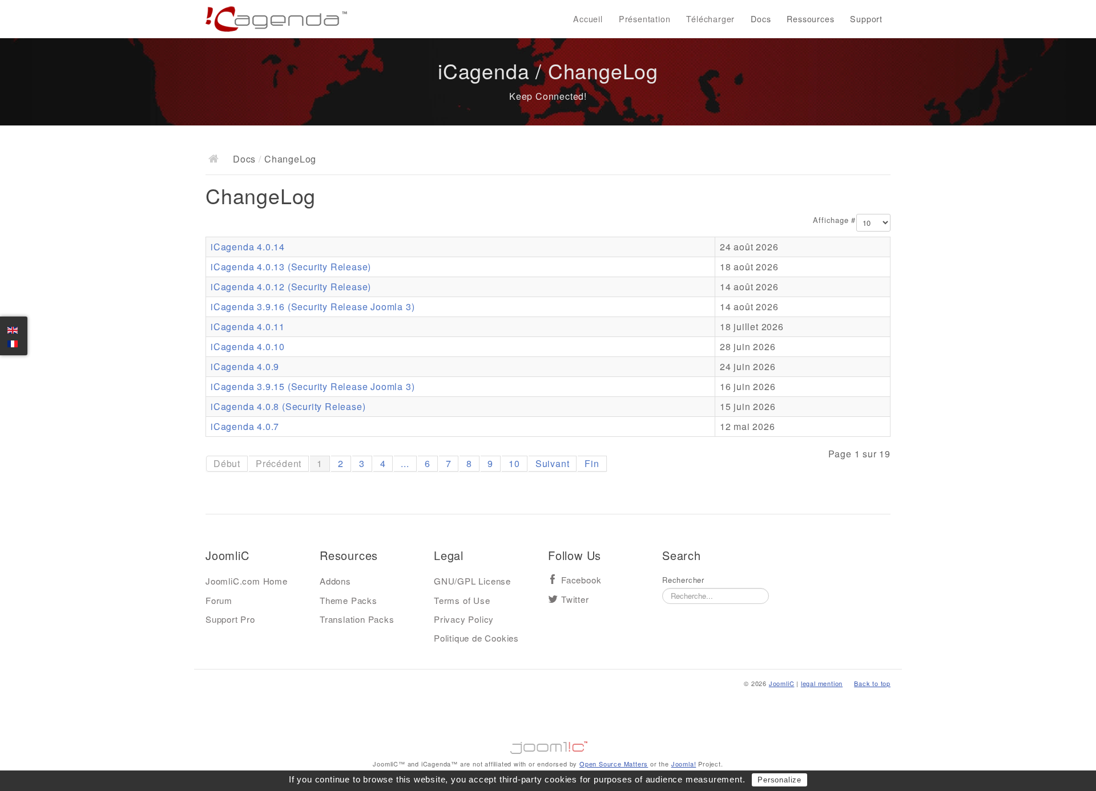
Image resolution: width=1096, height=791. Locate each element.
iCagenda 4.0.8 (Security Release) (288, 406)
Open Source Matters (613, 763)
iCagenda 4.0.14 (248, 246)
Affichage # (834, 220)
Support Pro (230, 619)
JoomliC (782, 683)
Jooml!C (548, 744)
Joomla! (683, 763)
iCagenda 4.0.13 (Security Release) (291, 266)
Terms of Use (462, 600)
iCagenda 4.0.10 (248, 346)
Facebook (581, 580)
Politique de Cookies (476, 638)
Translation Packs (357, 619)
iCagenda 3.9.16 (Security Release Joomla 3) (312, 306)
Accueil (588, 19)
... (405, 463)
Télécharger (710, 19)
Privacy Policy (464, 619)
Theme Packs (348, 600)
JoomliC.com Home (247, 581)
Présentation (645, 19)
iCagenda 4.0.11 (248, 326)
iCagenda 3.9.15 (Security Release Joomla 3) (312, 386)
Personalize (779, 780)
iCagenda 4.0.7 (245, 426)
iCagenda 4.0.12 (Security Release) (291, 286)
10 (514, 463)
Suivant (552, 463)
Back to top (872, 683)
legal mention (822, 683)
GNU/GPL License (472, 581)
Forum (219, 600)
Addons (335, 581)
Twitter (575, 599)
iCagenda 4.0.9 (245, 366)
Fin (592, 463)
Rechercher (683, 580)
